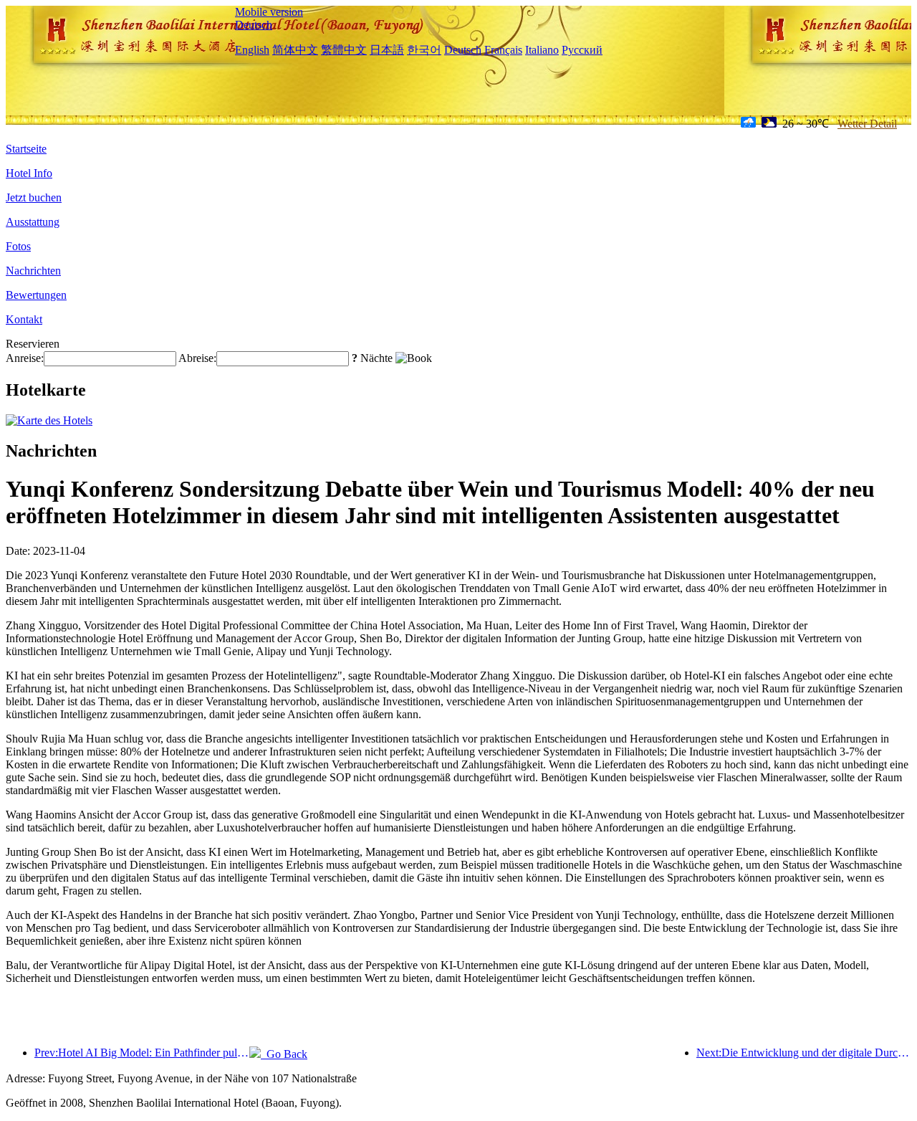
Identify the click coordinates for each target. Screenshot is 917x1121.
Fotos (18, 246)
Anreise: (25, 358)
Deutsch (253, 25)
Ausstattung (32, 222)
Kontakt (24, 319)
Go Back (284, 1054)
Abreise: (197, 358)
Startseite (26, 149)
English (252, 50)
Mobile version (269, 12)
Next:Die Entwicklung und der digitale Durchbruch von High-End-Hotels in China (803, 1052)
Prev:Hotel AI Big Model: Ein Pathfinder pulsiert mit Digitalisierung (141, 1052)
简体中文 (295, 50)
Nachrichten (33, 270)
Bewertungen (36, 295)
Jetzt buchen (34, 197)
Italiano (542, 50)
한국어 (424, 50)
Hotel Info (29, 173)
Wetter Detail (867, 124)
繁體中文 (344, 50)
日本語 (387, 50)
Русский (582, 50)
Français (503, 50)
